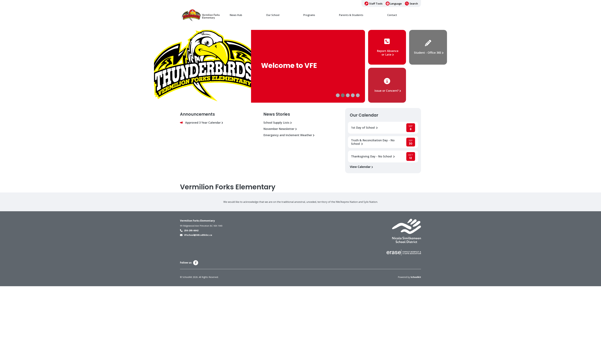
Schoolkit (416, 277)
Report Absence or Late (387, 52)
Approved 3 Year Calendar (203, 122)
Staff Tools (376, 3)
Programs (309, 15)
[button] (338, 95)
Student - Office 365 (427, 52)
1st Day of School (363, 127)
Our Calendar (364, 115)
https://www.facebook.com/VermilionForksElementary (196, 262)
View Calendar (360, 167)
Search (414, 3)
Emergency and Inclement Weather (288, 135)
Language (396, 3)
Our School (272, 15)
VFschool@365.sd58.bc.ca (198, 234)
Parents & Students (351, 15)
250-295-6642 (191, 230)
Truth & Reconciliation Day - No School (373, 142)
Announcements (197, 114)
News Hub (236, 15)
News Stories (276, 114)
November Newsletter (279, 129)
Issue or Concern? (386, 90)
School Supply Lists (276, 122)
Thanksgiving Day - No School (372, 156)
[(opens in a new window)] (406, 230)
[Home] (201, 15)
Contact (392, 15)
